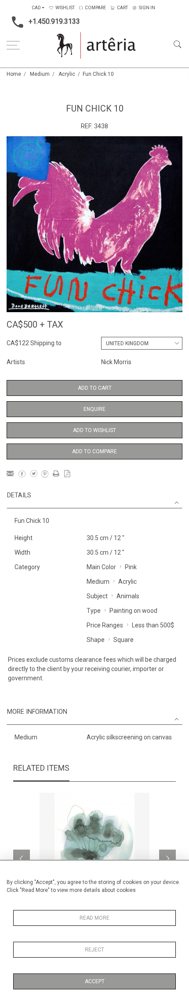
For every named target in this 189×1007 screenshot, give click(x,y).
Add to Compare (94, 451)
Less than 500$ (153, 625)
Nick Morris (116, 362)
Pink (131, 567)
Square (123, 639)
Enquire (94, 409)
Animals (127, 596)
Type (94, 610)
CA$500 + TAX (35, 324)
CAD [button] (36, 7)
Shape (96, 639)
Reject (94, 950)
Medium (40, 74)
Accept (95, 981)
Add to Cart (95, 388)
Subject (97, 596)
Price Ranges (105, 625)
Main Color (101, 567)
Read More (94, 918)
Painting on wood (133, 610)
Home (14, 74)
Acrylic (66, 74)
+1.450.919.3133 (54, 21)
